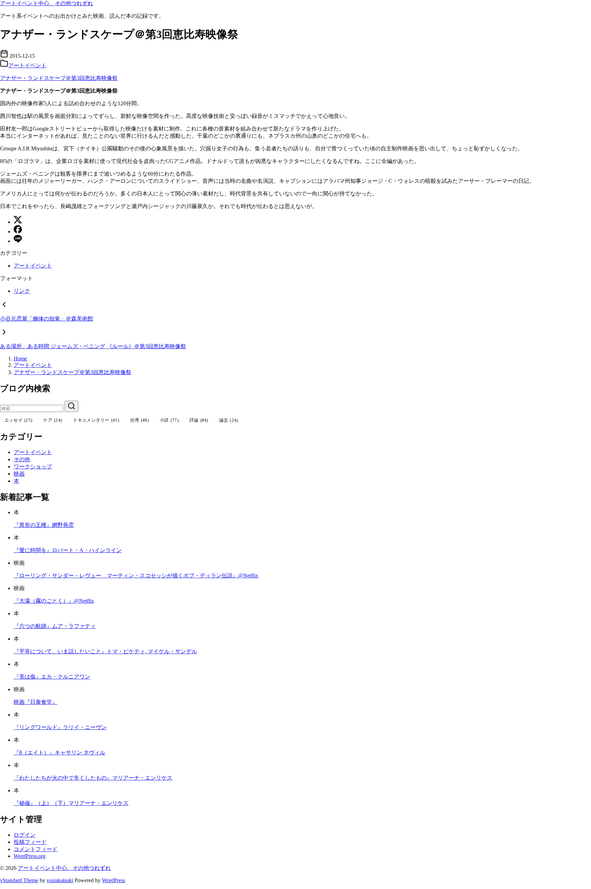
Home (20, 358)
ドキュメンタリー (96, 420)
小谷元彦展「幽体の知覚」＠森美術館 (46, 319)
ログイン (25, 835)
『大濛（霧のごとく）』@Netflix (54, 601)
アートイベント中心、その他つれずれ (46, 3)
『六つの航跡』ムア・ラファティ (55, 626)
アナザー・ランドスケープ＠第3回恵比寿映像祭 (59, 78)
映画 (19, 474)
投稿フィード (30, 842)
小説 (169, 420)
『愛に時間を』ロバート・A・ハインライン (68, 550)
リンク (22, 291)
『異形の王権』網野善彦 (44, 525)
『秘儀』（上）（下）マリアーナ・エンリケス (71, 803)
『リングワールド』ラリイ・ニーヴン (60, 727)
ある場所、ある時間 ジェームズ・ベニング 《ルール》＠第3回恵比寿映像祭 (93, 346)
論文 (228, 420)
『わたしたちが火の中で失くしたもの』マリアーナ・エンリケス (93, 778)
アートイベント (27, 65)
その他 (22, 459)
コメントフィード (35, 849)
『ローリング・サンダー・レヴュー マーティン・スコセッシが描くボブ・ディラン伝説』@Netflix (136, 575)
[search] (71, 406)
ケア (52, 420)
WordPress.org (29, 856)
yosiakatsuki (60, 880)
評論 (198, 420)
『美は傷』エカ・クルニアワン (52, 677)
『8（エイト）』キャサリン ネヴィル (59, 752)
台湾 (139, 420)
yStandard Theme (19, 880)
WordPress (113, 880)
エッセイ (18, 420)
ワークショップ (33, 466)
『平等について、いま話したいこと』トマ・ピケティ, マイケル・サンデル (105, 651)
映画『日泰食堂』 (35, 702)
